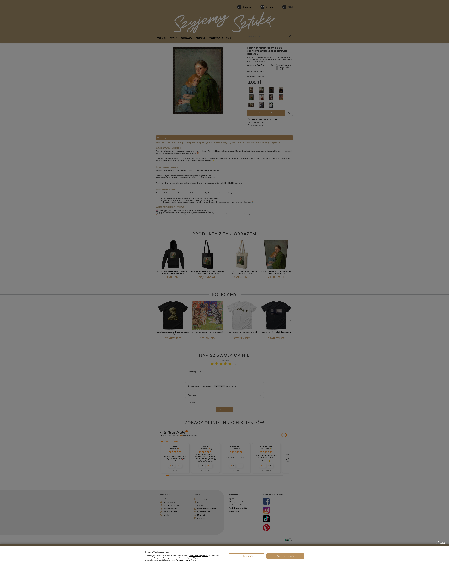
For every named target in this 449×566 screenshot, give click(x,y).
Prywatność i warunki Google (185, 560)
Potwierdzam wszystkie (285, 556)
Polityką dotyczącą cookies (198, 556)
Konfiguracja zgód (246, 556)
